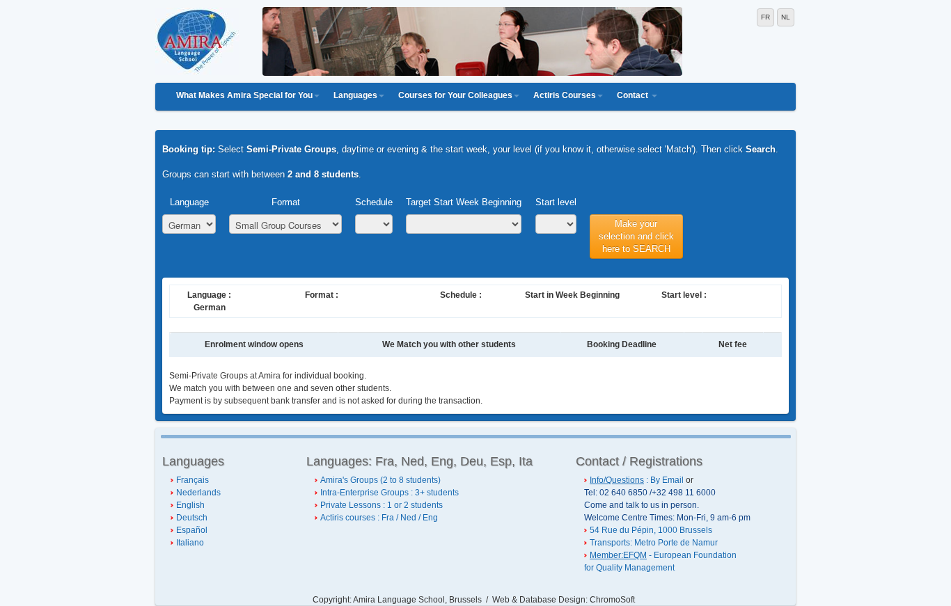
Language (189, 202)
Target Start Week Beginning (463, 202)
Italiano (190, 543)
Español (191, 530)
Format (286, 202)
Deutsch (191, 518)
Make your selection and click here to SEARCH (636, 236)
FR (765, 17)
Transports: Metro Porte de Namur (654, 543)
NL (785, 17)
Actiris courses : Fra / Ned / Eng (379, 518)
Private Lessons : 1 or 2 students (381, 505)
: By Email (637, 480)
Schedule (374, 202)
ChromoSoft (612, 600)
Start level (555, 202)
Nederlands (198, 492)
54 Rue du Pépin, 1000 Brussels (651, 530)
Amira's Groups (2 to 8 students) (380, 480)
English (190, 505)
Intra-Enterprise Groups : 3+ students (389, 492)
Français (192, 480)
